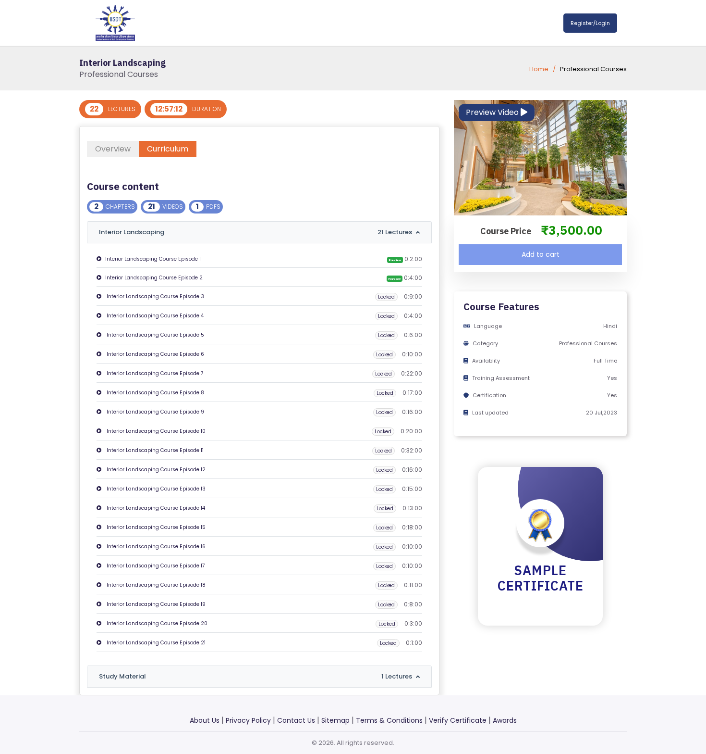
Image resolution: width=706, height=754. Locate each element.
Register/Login (590, 23)
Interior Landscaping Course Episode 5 (154, 335)
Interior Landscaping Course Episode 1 (153, 259)
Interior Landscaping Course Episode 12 (155, 469)
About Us (204, 720)
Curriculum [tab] (167, 148)
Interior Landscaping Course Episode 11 (154, 450)
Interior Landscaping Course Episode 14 (155, 508)
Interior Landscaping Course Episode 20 (156, 623)
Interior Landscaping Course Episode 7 (154, 373)
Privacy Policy (248, 720)
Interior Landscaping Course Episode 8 (154, 392)
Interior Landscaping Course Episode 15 (155, 527)
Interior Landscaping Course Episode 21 (155, 642)
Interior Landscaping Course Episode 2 (154, 277)
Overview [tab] (113, 148)
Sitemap (335, 720)
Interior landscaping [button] (255, 232)
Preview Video (493, 112)
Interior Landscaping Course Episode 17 (155, 565)
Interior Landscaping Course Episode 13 (155, 488)
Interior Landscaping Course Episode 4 (154, 315)
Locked (386, 297)
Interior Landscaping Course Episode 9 (154, 411)
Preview (395, 260)
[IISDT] (115, 22)
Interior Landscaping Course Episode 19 (155, 604)
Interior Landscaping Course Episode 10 (155, 431)
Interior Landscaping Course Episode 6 (154, 354)
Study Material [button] (255, 676)
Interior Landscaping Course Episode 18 (155, 585)
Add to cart (541, 254)
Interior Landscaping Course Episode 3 (154, 296)
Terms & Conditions (389, 720)
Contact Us (296, 720)
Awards (505, 720)
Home (538, 69)
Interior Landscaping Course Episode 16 (155, 546)
